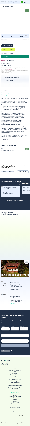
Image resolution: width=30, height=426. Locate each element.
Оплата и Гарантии (15, 374)
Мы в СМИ (15, 373)
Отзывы (15, 371)
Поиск (15, 376)
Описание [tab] (4, 90)
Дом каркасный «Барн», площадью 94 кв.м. (9, 192)
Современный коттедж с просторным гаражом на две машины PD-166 (8, 166)
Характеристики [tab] (6, 95)
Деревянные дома (15, 382)
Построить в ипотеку (8, 49)
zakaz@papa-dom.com (15, 410)
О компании (15, 367)
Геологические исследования (15, 385)
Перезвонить (15, 393)
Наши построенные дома (11, 181)
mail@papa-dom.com (15, 407)
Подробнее (12, 290)
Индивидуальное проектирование (15, 387)
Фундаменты (15, 388)
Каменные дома (15, 381)
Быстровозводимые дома (15, 379)
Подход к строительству (15, 370)
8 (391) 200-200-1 (14, 2)
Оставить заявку (7, 45)
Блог (15, 368)
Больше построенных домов (15, 200)
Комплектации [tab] (5, 92)
